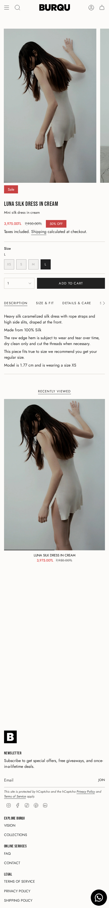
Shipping (38, 231)
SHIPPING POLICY (18, 900)
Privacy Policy (86, 791)
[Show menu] (7, 7)
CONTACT (12, 862)
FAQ (7, 853)
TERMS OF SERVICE (19, 881)
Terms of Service (15, 796)
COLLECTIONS (15, 834)
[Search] (17, 7)
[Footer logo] (10, 737)
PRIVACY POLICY (17, 891)
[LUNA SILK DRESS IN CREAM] (54, 474)
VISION (9, 825)
